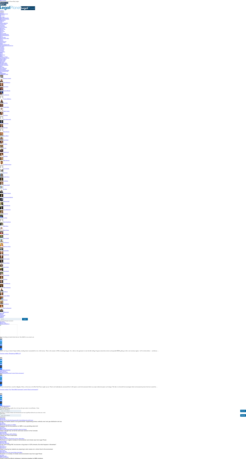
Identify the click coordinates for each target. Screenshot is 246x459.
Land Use (2, 47)
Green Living (2, 42)
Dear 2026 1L (3, 447)
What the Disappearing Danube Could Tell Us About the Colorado (13, 429)
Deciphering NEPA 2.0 (4, 324)
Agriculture (2, 15)
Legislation (2, 48)
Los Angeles (2, 51)
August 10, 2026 (3, 433)
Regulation (2, 62)
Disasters (2, 30)
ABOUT (2, 317)
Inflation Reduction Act (4, 44)
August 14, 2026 (3, 442)
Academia (2, 12)
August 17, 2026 (3, 446)
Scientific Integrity (4, 64)
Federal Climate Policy (4, 38)
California (2, 21)
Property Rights (3, 59)
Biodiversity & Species (4, 19)
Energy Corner (3, 33)
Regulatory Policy (3, 63)
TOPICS (2, 10)
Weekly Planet (3, 73)
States (1, 66)
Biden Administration (4, 18)
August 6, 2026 (3, 428)
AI (0, 16)
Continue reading (10, 353)
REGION (2, 313)
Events (1, 36)
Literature (2, 49)
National (1, 314)
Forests (1, 39)
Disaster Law (2, 29)
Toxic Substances (3, 68)
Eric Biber (2, 422)
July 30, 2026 (2, 423)
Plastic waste (2, 54)
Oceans (1, 53)
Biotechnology (3, 20)
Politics (1, 56)
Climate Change (3, 24)
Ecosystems (2, 31)
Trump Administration (4, 70)
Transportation (3, 69)
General (1, 40)
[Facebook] (123, 345)
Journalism (2, 46)
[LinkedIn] (123, 343)
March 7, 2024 (3, 323)
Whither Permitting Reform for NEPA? (8, 424)
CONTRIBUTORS (4, 74)
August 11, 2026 (3, 437)
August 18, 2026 (3, 451)
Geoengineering (3, 41)
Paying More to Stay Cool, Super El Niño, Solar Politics (11, 452)
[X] (123, 347)
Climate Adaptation (4, 23)
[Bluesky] (123, 341)
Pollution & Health (4, 57)
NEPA (1, 52)
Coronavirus (2, 26)
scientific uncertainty (4, 65)
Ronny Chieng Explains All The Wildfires (8, 434)
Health (1, 43)
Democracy (2, 28)
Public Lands (2, 61)
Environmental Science (4, 35)
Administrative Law (4, 13)
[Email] (123, 339)
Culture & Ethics (3, 27)
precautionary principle (4, 58)
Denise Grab (2, 418)
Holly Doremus (3, 371)
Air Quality (2, 17)
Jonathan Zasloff (3, 432)
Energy (1, 32)
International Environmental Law (6, 45)
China (1, 22)
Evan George (2, 436)
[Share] (123, 349)
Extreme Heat (3, 37)
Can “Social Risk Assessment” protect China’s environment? (12, 373)
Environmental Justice (4, 34)
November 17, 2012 (4, 372)
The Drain (2, 67)
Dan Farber (2, 322)
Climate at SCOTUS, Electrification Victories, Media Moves (12, 438)
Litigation (2, 50)
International (2, 315)
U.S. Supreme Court (4, 71)
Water (1, 72)
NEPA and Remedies (4, 457)
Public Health (3, 60)
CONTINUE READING (5, 370)
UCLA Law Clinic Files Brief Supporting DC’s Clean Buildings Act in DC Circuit (16, 420)
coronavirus (2, 25)
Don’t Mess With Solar (4, 443)
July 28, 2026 (2, 419)
